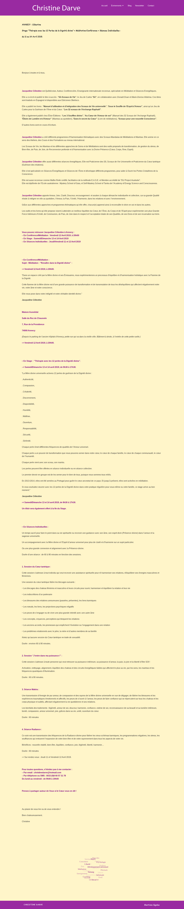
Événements (116, 6)
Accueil (104, 6)
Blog (129, 6)
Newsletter (139, 6)
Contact (151, 6)
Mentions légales (152, 904)
